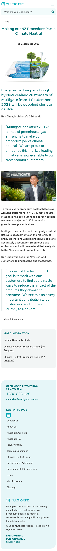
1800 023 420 (18, 394)
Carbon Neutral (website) (17, 339)
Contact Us (12, 420)
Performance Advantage (20, 462)
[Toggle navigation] (52, 4)
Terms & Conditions (17, 450)
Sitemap (11, 487)
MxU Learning (14, 481)
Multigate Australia (17, 432)
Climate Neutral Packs (19, 456)
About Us (12, 426)
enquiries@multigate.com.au (22, 399)
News (6, 21)
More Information (13, 319)
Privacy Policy (14, 444)
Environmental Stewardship (22, 468)
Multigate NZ (14, 438)
